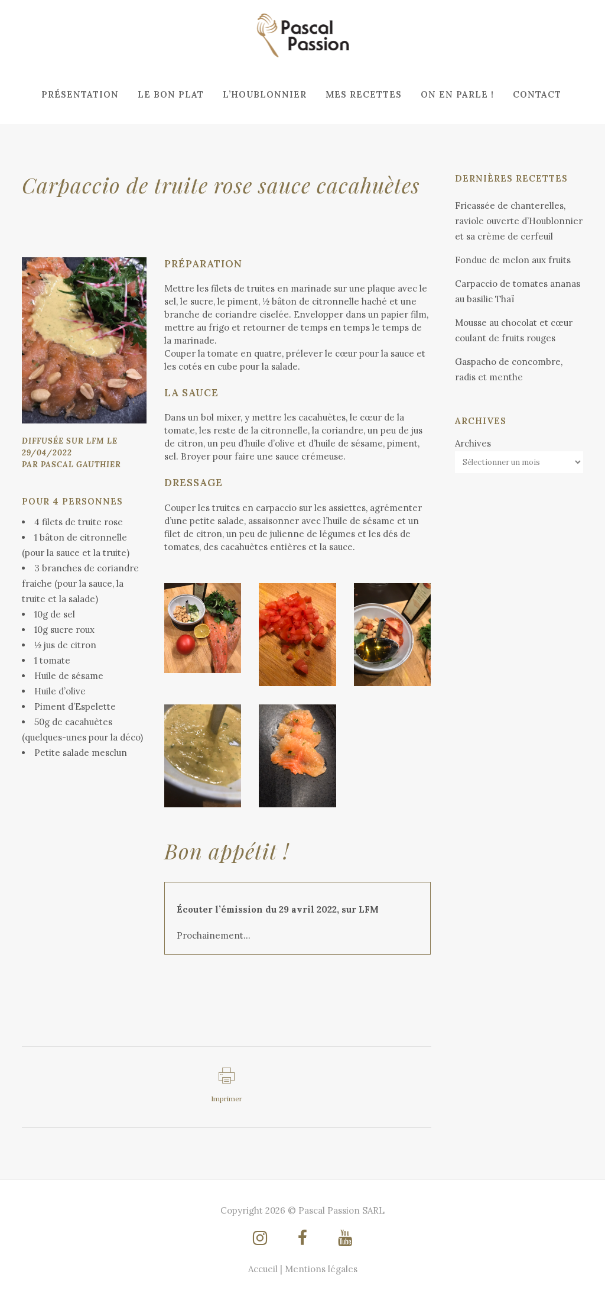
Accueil (263, 1269)
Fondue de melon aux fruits (513, 260)
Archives (473, 443)
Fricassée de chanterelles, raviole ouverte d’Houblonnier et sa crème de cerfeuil (519, 221)
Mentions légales (321, 1269)
